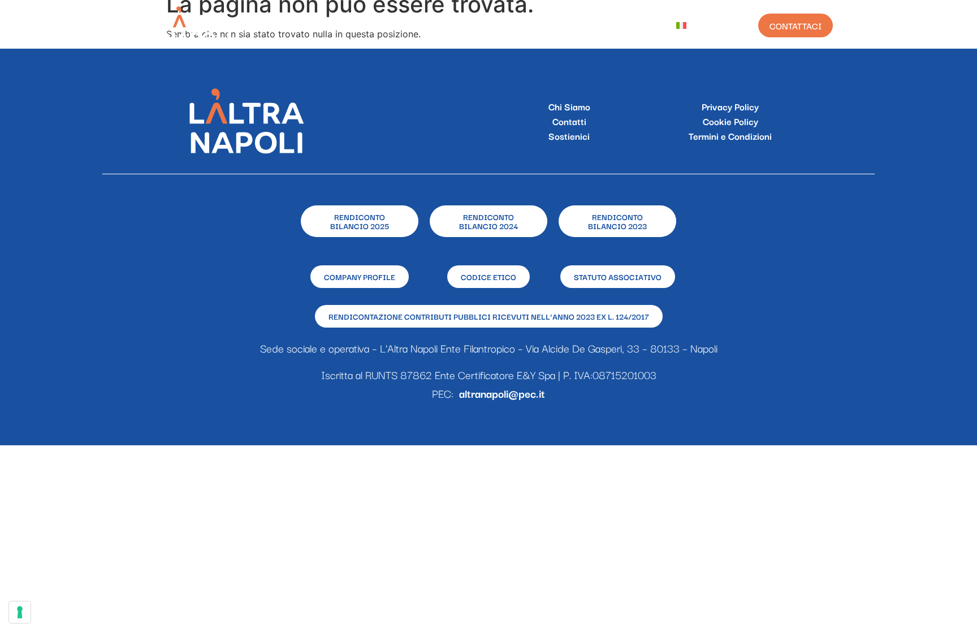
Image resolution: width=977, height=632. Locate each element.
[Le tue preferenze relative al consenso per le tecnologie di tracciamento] (20, 612)
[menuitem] (690, 25)
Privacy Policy (730, 106)
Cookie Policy (730, 121)
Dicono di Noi (624, 25)
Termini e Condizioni (730, 135)
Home (321, 25)
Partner (555, 25)
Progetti (437, 25)
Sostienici (569, 135)
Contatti (569, 121)
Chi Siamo (375, 25)
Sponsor (497, 25)
